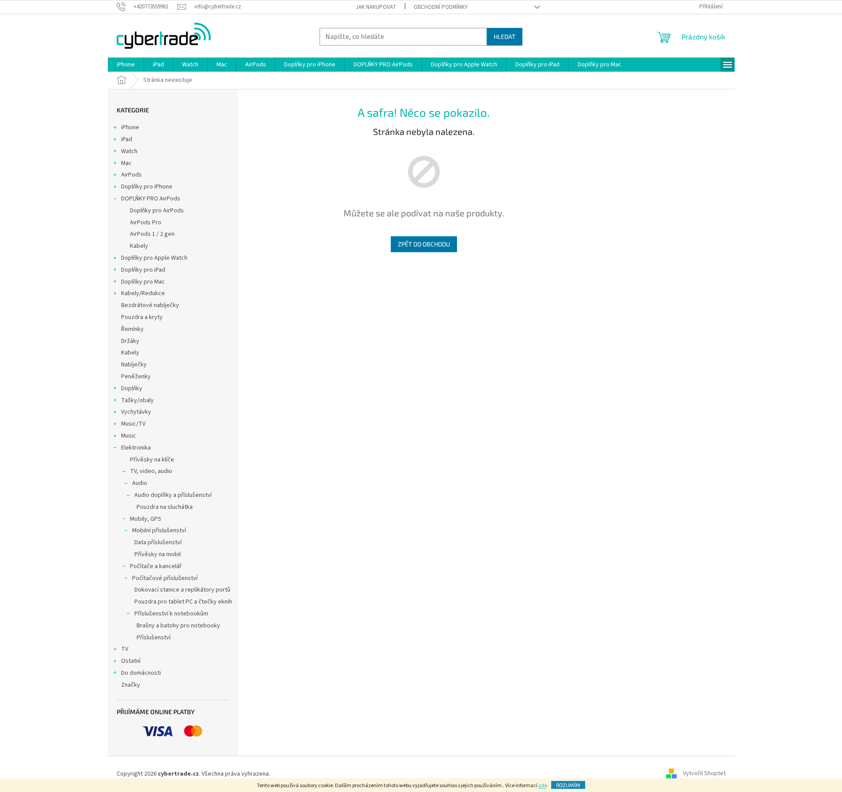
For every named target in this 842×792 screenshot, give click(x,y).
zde (542, 785)
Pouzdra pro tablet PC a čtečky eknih (183, 601)
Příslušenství (154, 637)
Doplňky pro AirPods (157, 210)
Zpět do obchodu (424, 244)
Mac (126, 163)
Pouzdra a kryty (142, 317)
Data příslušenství (158, 542)
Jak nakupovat (376, 7)
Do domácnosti (141, 673)
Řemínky (132, 329)
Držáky (130, 341)
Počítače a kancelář (156, 566)
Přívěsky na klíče (152, 459)
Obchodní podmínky (441, 7)
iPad (126, 139)
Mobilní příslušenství (159, 530)
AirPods (131, 174)
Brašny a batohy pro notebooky (178, 625)
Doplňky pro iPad (143, 269)
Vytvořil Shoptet (704, 773)
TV (124, 649)
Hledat (504, 36)
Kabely (139, 246)
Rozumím (568, 785)
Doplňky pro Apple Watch (154, 258)
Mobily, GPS (145, 519)
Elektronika (136, 447)
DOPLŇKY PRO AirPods (150, 198)
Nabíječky (134, 364)
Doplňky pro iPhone (146, 186)
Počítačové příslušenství (165, 578)
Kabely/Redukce (143, 293)
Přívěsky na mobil (157, 554)
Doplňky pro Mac (143, 281)
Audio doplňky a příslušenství (173, 495)
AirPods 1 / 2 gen (152, 234)
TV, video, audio (151, 471)
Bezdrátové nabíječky (150, 305)
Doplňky (131, 388)
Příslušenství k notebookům (171, 613)
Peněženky (136, 376)
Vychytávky (136, 412)
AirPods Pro (145, 222)
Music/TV (133, 423)
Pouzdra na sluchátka (165, 507)
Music (128, 435)
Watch (129, 151)
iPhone (130, 127)
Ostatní (131, 661)
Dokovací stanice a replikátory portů (182, 589)
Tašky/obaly (137, 400)
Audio (139, 483)
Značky (130, 685)
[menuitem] (126, 65)
